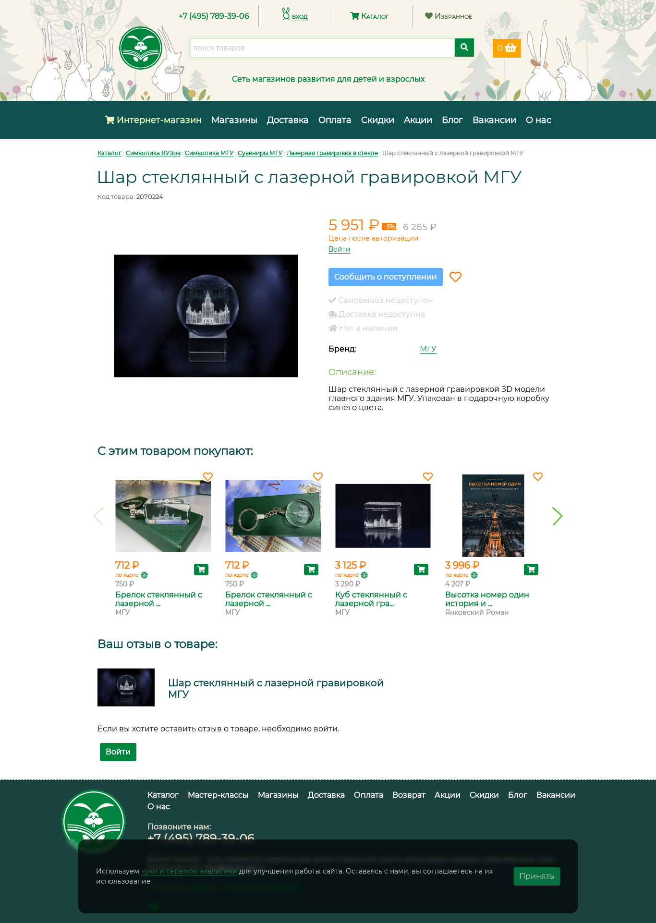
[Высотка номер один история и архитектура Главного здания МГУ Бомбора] (493, 515)
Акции (418, 120)
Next (557, 516)
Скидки (377, 120)
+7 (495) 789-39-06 (214, 16)
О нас (538, 120)
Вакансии (494, 120)
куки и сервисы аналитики (189, 871)
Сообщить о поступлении (385, 276)
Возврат (408, 795)
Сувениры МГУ (260, 153)
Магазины (234, 120)
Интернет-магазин (158, 120)
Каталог (374, 16)
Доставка (288, 120)
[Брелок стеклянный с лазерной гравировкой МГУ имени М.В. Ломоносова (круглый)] (273, 515)
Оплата (335, 120)
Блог (452, 120)
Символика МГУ (209, 153)
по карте (127, 574)
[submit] (464, 47)
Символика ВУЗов (153, 153)
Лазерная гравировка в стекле (332, 153)
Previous (99, 516)
